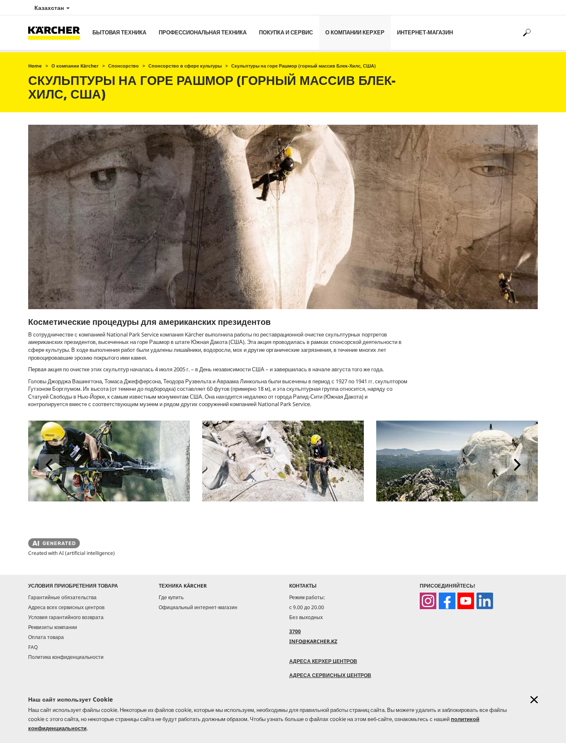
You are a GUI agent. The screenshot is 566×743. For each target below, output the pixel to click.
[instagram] (428, 601)
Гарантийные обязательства (62, 597)
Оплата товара (46, 637)
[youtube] (465, 601)
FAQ (33, 647)
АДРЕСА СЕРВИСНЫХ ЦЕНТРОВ (330, 675)
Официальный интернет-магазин (198, 607)
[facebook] (447, 601)
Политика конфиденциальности (66, 657)
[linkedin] (485, 601)
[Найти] (526, 32)
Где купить (171, 597)
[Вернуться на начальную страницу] (57, 32)
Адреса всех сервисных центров (66, 607)
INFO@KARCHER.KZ (313, 641)
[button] (49, 464)
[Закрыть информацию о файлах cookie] (534, 699)
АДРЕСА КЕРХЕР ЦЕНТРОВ (323, 661)
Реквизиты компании (52, 627)
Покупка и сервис (286, 32)
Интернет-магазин (425, 32)
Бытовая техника (119, 32)
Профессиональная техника (203, 32)
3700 (295, 631)
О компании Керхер (355, 32)
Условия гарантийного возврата (66, 617)
